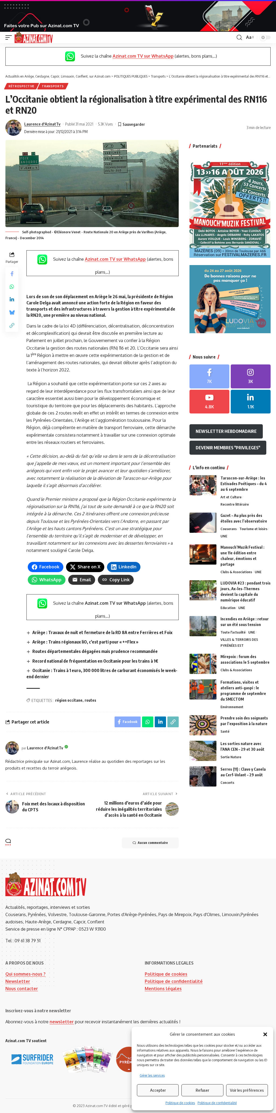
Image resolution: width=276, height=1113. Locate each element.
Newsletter (17, 981)
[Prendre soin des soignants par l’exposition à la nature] (202, 725)
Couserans (228, 529)
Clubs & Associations (236, 572)
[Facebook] (209, 376)
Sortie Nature (230, 757)
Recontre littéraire (234, 504)
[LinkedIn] (251, 402)
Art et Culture (231, 497)
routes (90, 700)
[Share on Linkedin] (11, 299)
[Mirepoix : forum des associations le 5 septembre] (202, 664)
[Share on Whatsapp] (11, 286)
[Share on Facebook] (11, 273)
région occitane (68, 700)
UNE (223, 536)
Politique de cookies (180, 1103)
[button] (265, 1034)
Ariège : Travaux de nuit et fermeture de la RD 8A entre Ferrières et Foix (102, 632)
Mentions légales (163, 988)
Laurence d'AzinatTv (42, 123)
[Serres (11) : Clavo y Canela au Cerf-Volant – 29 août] (202, 776)
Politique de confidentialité (217, 1103)
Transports (53, 86)
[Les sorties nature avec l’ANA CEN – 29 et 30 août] (202, 751)
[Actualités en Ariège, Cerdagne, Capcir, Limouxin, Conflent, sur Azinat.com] (34, 37)
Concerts (227, 782)
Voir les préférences (247, 1090)
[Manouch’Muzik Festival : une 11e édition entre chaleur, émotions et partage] (202, 554)
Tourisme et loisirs (253, 529)
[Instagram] (251, 376)
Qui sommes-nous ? (25, 974)
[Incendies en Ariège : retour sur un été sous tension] (202, 626)
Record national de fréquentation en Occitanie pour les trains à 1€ (95, 661)
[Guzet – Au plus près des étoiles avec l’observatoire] (202, 523)
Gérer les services (152, 1075)
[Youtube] (209, 402)
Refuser (202, 1090)
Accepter (158, 1090)
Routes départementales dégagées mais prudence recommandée (95, 651)
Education (228, 608)
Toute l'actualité (233, 632)
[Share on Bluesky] (11, 312)
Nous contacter (21, 988)
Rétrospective (21, 86)
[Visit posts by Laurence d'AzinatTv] (13, 128)
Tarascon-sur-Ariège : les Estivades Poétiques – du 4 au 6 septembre (243, 484)
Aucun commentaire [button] (153, 843)
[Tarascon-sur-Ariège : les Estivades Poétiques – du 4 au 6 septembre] (202, 485)
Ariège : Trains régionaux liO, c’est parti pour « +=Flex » (85, 642)
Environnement (231, 707)
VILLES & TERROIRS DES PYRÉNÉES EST (239, 642)
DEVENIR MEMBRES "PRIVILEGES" (228, 447)
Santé (224, 731)
